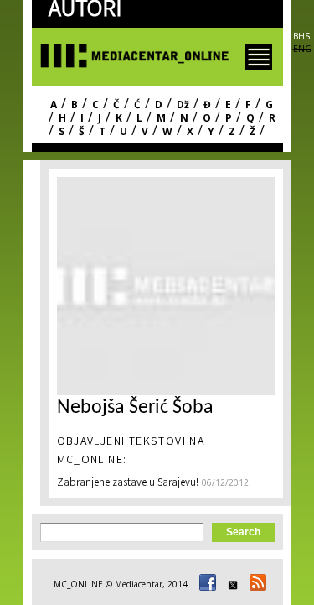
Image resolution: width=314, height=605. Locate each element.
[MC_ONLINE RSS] (255, 584)
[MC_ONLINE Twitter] (230, 584)
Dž (183, 104)
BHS (301, 36)
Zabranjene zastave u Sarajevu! (127, 484)
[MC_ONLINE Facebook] (205, 584)
